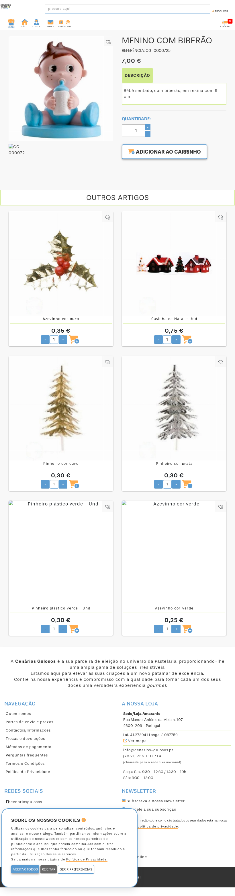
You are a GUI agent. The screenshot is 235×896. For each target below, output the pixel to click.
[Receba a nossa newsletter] (50, 21)
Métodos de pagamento (28, 747)
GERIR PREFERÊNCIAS (76, 869)
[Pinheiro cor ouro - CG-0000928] (61, 408)
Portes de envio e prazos (29, 722)
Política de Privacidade (28, 772)
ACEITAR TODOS (25, 869)
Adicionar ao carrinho (168, 152)
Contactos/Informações (28, 730)
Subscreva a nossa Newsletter (155, 801)
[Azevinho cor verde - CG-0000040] (174, 553)
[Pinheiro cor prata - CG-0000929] (174, 408)
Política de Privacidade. (86, 859)
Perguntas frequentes (27, 755)
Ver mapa (137, 741)
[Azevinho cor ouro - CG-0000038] (61, 263)
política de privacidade (158, 826)
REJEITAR (48, 869)
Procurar (221, 11)
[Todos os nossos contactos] (64, 21)
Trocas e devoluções (25, 738)
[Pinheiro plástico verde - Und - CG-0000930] (61, 553)
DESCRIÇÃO (137, 75)
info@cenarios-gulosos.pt (148, 750)
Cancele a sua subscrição (151, 809)
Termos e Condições (25, 763)
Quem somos (18, 713)
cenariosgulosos (25, 802)
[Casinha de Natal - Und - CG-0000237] (174, 263)
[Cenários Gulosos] (5, 7)
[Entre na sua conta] (37, 21)
